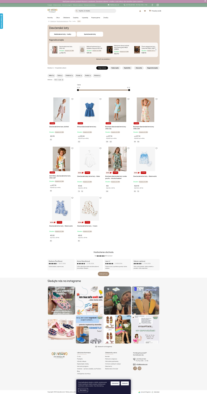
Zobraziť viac (104, 274)
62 (51, 139)
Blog (78, 371)
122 (79, 141)
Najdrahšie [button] (127, 68)
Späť (79, 21)
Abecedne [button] (139, 68)
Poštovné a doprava (78, 5)
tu (103, 386)
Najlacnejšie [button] (115, 68)
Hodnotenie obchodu (103, 252)
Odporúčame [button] (102, 68)
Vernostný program (67, 5)
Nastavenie (83, 390)
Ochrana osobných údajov (113, 364)
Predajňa (50, 5)
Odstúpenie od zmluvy (89, 5)
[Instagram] (158, 5)
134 (138, 141)
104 (107, 141)
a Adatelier (155, 392)
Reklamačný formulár (111, 369)
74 (79, 191)
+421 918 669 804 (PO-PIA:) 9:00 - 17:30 (136, 5)
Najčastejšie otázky (83, 364)
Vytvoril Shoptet (145, 392)
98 (135, 141)
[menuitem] (50, 17)
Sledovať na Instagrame (105, 346)
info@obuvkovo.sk (114, 5)
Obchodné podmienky (111, 361)
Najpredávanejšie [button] (152, 68)
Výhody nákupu (81, 361)
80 (135, 191)
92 (82, 191)
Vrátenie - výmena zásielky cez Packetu (89, 369)
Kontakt (107, 356)
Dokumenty (108, 366)
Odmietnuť (115, 383)
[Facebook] (152, 5)
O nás (79, 356)
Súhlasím (125, 383)
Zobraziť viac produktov (103, 59)
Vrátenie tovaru (57, 5)
